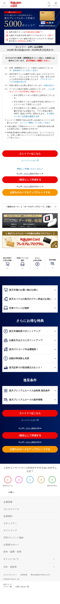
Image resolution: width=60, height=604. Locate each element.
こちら (50, 89)
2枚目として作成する (30, 179)
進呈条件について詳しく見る (25, 70)
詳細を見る (48, 85)
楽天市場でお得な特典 (7, 259)
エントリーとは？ (29, 160)
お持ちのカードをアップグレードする (30, 192)
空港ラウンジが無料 (22, 259)
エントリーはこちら (30, 153)
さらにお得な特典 (37, 259)
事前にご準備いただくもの (29, 169)
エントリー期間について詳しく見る (34, 123)
